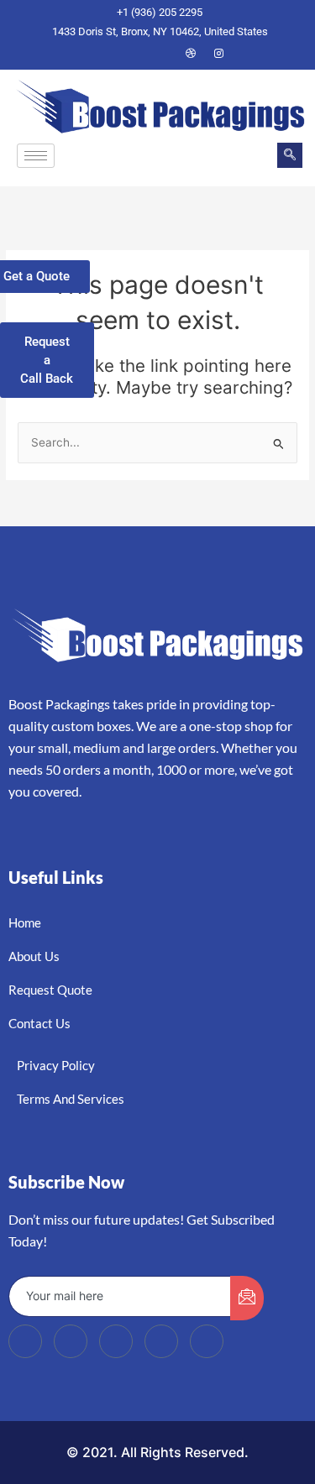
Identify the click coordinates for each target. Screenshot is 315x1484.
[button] (289, 155)
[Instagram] (219, 53)
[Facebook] (105, 53)
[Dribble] (190, 53)
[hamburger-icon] (36, 156)
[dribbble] (161, 1341)
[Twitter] (133, 53)
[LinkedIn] (162, 53)
